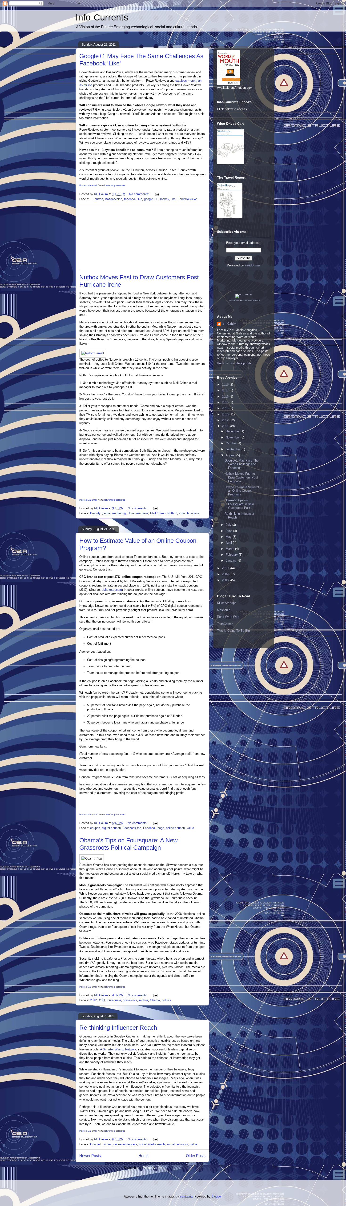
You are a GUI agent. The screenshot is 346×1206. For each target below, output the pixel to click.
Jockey (164, 199)
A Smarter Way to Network (118, 1049)
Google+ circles (101, 1144)
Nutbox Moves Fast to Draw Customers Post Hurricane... (241, 477)
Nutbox (172, 513)
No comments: (139, 194)
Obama (155, 1000)
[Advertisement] (142, 237)
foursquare (114, 1000)
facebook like (133, 199)
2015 (225, 402)
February (232, 554)
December (233, 431)
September (233, 449)
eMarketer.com (112, 589)
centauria (186, 1196)
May (229, 537)
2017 (225, 390)
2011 (225, 426)
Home (143, 1156)
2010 (225, 568)
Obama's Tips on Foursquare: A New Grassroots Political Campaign (128, 844)
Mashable (223, 610)
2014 (225, 408)
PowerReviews (187, 199)
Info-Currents (102, 17)
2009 (225, 574)
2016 (225, 396)
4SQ (102, 1000)
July (229, 525)
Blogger (216, 1196)
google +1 (150, 199)
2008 (225, 580)
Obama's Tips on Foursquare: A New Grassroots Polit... (239, 503)
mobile (143, 1000)
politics (166, 1000)
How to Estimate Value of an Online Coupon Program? (242, 490)
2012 (93, 1000)
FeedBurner (253, 265)
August (231, 455)
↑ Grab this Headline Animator (244, 300)
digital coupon (111, 828)
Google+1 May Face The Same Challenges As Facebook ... (241, 464)
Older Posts (195, 1156)
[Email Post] (156, 194)
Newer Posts (90, 1156)
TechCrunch (225, 624)
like (173, 199)
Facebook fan (132, 828)
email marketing (115, 513)
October (231, 443)
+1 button (96, 199)
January (231, 560)
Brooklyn (96, 513)
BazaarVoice (113, 199)
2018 (225, 384)
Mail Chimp (157, 513)
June (229, 531)
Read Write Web (228, 617)
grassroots (130, 1000)
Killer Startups (226, 603)
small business (189, 513)
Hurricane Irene (138, 513)
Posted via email (88, 185)
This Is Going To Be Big (233, 630)
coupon (95, 828)
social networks (177, 1144)
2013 (225, 414)
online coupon (175, 828)
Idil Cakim (229, 324)
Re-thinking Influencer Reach (118, 1027)
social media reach (152, 1144)
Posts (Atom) (152, 1168)
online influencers (125, 1144)
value (190, 828)
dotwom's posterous (114, 185)
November (233, 437)
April (229, 542)
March (230, 549)
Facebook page (153, 828)
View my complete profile (234, 363)
